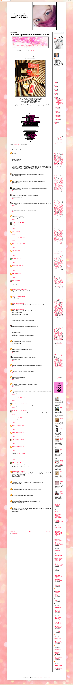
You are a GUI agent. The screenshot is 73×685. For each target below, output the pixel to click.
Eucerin (58, 190)
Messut (58, 287)
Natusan (59, 297)
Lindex (62, 264)
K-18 (58, 235)
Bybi (56, 160)
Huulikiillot (61, 217)
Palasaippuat (60, 306)
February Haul (57, 666)
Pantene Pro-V (56, 309)
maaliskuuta (58, 116)
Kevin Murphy (59, 243)
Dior (61, 175)
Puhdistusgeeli (56, 319)
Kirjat (56, 244)
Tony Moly (60, 357)
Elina (61, 184)
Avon (62, 140)
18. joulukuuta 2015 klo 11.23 (18, 494)
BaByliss (55, 143)
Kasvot (61, 239)
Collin (58, 167)
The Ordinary (61, 356)
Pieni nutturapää (58, 607)
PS (12, 258)
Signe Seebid (57, 341)
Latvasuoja (56, 260)
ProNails (55, 317)
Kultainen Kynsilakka (29, 125)
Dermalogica (56, 174)
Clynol (59, 166)
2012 (56, 123)
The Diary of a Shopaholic (28, 122)
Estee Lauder (57, 189)
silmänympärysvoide (56, 342)
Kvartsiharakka (29, 131)
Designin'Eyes (57, 579)
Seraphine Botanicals (59, 338)
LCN (60, 261)
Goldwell (60, 204)
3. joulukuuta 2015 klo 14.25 (18, 258)
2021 (56, 89)
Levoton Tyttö (32, 120)
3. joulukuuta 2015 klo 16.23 (22, 289)
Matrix (55, 281)
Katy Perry (55, 241)
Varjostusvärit (60, 364)
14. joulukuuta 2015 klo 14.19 (19, 481)
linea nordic (59, 265)
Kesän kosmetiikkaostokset (59, 540)
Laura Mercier (61, 260)
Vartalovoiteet (61, 367)
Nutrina (55, 302)
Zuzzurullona (57, 520)
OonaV (13, 222)
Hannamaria (36, 125)
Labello (55, 257)
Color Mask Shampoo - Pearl (61, 439)
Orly (61, 305)
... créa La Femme (58, 649)
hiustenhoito (60, 213)
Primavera (56, 316)
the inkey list (57, 356)
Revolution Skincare (57, 326)
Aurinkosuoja (56, 139)
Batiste (62, 145)
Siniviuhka (29, 134)
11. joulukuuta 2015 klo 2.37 (19, 446)
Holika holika (56, 216)
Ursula (61, 362)
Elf (58, 184)
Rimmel (57, 328)
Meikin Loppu (57, 539)
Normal (61, 301)
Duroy (56, 181)
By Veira (62, 159)
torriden (61, 358)
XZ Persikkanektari (61, 398)
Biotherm (60, 153)
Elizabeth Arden (56, 185)
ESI (54, 188)
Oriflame (55, 305)
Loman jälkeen (57, 505)
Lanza (59, 259)
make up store (57, 276)
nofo (60, 300)
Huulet (56, 217)
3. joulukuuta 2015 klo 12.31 (20, 237)
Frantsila (60, 199)
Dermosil (60, 174)
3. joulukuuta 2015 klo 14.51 (18, 265)
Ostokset (55, 306)
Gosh (59, 205)
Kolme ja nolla (57, 592)
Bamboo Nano (60, 143)
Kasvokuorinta (56, 237)
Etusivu (30, 531)
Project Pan (60, 316)
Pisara (55, 313)
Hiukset (55, 212)
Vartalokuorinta (60, 365)
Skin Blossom (56, 344)
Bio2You (60, 151)
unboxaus (60, 361)
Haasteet (55, 207)
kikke (13, 273)
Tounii (13, 250)
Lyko (61, 273)
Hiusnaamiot (56, 213)
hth (59, 216)
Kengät (61, 242)
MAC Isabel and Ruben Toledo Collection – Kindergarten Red (58, 600)
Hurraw (62, 216)
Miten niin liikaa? (58, 638)
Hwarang (56, 219)
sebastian (55, 336)
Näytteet (62, 302)
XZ (61, 374)
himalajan (56, 211)
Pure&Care (61, 320)
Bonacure (58, 156)
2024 (56, 85)
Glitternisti (55, 204)
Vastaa (13, 169)
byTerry (59, 160)
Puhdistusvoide (56, 320)
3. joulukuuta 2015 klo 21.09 (20, 331)
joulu (54, 233)
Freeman (55, 200)
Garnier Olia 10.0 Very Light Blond (61, 408)
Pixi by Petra (60, 313)
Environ (55, 186)
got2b (62, 205)
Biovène (55, 154)
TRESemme (61, 359)
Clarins (55, 165)
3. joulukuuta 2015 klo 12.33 (20, 243)
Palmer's (61, 307)
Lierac (56, 264)
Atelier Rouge (60, 137)
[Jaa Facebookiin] (25, 144)
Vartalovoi (56, 367)
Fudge (55, 201)
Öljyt (57, 378)
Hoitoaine (60, 214)
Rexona (60, 327)
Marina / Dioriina (15, 403)
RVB (58, 331)
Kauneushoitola (60, 241)
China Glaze (56, 164)
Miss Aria (26, 117)
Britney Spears (56, 158)
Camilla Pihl (61, 161)
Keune (55, 243)
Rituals (61, 329)
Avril (57, 142)
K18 (54, 236)
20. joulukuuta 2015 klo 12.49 (22, 500)
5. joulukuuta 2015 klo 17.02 (23, 410)
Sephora (62, 337)
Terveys (62, 353)
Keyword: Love (28, 123)
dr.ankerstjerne (56, 179)
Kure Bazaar (60, 250)
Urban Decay (56, 362)
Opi (59, 303)
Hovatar (13, 152)
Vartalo (55, 365)
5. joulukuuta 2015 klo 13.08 (20, 397)
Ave (13, 462)
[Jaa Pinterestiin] (26, 144)
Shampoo (60, 339)
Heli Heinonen (14, 214)
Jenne (13, 439)
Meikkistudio (57, 652)
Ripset (61, 328)
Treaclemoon (56, 359)
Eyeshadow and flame (59, 641)
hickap (58, 210)
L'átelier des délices (57, 254)
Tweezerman (55, 361)
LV (58, 273)
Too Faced (56, 358)
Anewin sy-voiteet (57, 611)
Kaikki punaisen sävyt (59, 594)
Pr (58, 315)
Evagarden (61, 190)
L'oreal (60, 255)
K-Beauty (61, 235)
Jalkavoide (60, 227)
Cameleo (58, 161)
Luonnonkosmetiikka (57, 272)
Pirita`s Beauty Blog (58, 572)
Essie (62, 188)
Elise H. (13, 446)
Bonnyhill (62, 156)
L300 (55, 256)
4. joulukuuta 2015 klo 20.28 (17, 382)
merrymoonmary (39, 677)
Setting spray (56, 339)
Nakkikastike (14, 389)
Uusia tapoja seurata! (58, 608)
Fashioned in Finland (58, 555)
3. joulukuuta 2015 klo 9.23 (19, 208)
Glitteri (61, 203)
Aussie (61, 139)
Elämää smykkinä (32, 138)
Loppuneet (56, 266)
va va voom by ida (58, 671)
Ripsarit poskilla (24, 51)
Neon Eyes (60, 298)
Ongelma (61, 481)
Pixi (57, 313)
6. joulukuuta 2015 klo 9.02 (20, 417)
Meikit (61, 284)
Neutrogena (60, 299)
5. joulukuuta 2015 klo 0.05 (21, 389)
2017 (56, 94)
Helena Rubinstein (59, 209)
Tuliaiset (57, 360)
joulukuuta (57, 98)
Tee (13, 325)
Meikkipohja (59, 286)
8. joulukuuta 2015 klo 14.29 (19, 439)
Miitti (56, 288)
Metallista (56, 653)
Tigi (55, 357)
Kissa (59, 244)
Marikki (13, 481)
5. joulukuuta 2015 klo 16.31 (22, 403)
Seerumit (60, 336)
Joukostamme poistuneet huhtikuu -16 (61, 493)
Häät (59, 219)
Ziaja (59, 377)
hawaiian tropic (57, 208)
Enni (13, 494)
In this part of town (32, 133)
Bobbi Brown (60, 155)
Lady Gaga (59, 257)
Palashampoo (56, 307)
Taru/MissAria (57, 58)
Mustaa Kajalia (57, 603)
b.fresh (61, 142)
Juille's (35, 135)
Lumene (56, 269)
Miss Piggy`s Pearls (58, 626)
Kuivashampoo (56, 248)
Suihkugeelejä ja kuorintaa (59, 521)
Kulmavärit (60, 249)
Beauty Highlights (35, 123)
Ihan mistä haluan (57, 547)
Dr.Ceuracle (61, 179)
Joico (59, 232)
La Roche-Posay (59, 256)
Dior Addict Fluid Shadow (58, 580)
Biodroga (55, 152)
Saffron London (56, 332)
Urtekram (55, 363)
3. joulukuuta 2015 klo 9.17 (24, 201)
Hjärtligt (55, 214)
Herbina (55, 210)
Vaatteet (55, 364)
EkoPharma (60, 183)
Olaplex (56, 303)
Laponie (62, 259)
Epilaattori (59, 186)
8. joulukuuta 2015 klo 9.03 (20, 425)
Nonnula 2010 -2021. (58, 512)
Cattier (61, 163)
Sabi (61, 331)
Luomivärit (56, 271)
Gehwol (60, 202)
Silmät (62, 342)
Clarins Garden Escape (58, 642)
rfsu (54, 328)
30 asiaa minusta (57, 524)
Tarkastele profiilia (57, 66)
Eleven (55, 184)
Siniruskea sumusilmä (58, 639)
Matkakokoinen (56, 280)
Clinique (55, 166)
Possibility (55, 315)
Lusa (13, 265)
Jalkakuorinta (56, 227)
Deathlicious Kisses (36, 121)
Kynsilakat (61, 251)
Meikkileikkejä (57, 591)
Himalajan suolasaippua (61, 419)
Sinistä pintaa (57, 550)
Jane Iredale (56, 228)
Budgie (61, 158)
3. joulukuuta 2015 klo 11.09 (19, 222)
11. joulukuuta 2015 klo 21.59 (20, 471)
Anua (56, 134)
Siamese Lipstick (32, 115)
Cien (61, 164)
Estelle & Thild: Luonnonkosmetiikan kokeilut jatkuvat (58, 585)
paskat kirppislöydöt (58, 668)
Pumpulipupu (57, 575)
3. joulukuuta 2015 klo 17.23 (20, 319)
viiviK (13, 280)
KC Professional (56, 242)
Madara (58, 275)
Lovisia (61, 268)
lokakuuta (57, 107)
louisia (60, 267)
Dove (55, 177)
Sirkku (13, 303)
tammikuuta (58, 119)
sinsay (57, 343)
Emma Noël (60, 185)
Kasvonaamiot (56, 238)
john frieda (55, 232)
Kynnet (55, 251)
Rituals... (55, 330)
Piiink (59, 311)
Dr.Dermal (56, 180)
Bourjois (61, 157)
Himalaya (60, 211)
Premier (62, 315)
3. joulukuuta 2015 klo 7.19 (20, 158)
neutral (55, 299)
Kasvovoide (60, 240)
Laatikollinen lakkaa (58, 665)
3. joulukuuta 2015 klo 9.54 (21, 214)
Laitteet (61, 258)
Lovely (57, 268)
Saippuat (55, 333)
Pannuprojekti (60, 308)
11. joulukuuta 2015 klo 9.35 (20, 453)
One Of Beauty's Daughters (35, 50)
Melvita (55, 287)
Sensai (58, 337)
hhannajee (14, 471)
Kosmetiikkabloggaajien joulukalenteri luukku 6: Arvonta (61, 462)
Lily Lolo (59, 264)
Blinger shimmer (35, 131)
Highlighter (61, 210)
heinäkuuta (58, 111)
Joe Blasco (60, 231)
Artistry (56, 136)
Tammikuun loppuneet (58, 627)
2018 (56, 93)
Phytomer (55, 311)
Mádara (62, 275)
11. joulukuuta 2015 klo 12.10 (18, 462)
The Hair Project (61, 355)
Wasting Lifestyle (30, 135)
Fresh (58, 200)
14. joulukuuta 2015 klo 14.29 (20, 488)
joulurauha (55, 234)
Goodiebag (55, 205)
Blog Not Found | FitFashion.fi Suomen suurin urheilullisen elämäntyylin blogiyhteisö (58, 533)
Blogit (56, 155)
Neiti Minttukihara (37, 122)
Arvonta (60, 136)
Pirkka (61, 312)
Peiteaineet (56, 310)
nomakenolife (56, 301)
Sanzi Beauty (60, 334)
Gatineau (55, 202)
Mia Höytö (61, 287)
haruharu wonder (61, 207)
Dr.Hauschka (61, 180)
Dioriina (28, 124)
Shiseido (55, 340)
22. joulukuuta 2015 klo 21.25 (19, 507)
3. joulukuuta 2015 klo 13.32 (19, 250)
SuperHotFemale (15, 289)
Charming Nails (32, 132)
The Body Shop (57, 354)
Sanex (55, 334)
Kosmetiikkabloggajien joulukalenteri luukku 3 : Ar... (59, 103)
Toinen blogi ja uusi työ (58, 556)
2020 (56, 90)
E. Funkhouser (61, 181)
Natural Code (59, 296)
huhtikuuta (57, 115)
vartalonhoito (56, 366)
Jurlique (55, 235)
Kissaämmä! (57, 610)
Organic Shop (60, 304)
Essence (58, 188)
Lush (55, 273)
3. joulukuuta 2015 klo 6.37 (19, 152)
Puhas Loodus (60, 317)
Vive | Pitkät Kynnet (15, 410)
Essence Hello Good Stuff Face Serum (61, 472)
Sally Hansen (60, 333)
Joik (61, 232)
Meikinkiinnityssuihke (59, 283)
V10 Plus (60, 363)
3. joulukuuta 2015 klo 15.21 (19, 273)
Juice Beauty (60, 234)
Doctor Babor (56, 176)
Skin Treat (60, 344)
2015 (56, 97)
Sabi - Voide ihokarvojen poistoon (61, 450)
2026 (56, 82)
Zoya (62, 377)
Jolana (13, 507)
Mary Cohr (60, 279)
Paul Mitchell (61, 309)
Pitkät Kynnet (32, 119)
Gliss (58, 203)
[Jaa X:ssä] (24, 144)
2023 (56, 86)
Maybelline (61, 282)
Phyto (61, 310)
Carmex (57, 162)
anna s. (13, 432)
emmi (13, 231)
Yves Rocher (60, 376)
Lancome (55, 259)
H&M (61, 206)
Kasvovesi (55, 240)
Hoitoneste (55, 215)
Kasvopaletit (56, 239)
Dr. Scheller (60, 178)
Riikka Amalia (40, 51)
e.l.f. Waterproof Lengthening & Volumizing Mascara (58, 552)
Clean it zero (60, 165)
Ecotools (57, 182)
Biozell (59, 154)
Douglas (61, 176)
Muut (55, 295)
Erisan (62, 186)
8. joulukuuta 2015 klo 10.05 (19, 432)
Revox (62, 326)
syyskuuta (57, 108)
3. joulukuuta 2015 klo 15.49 (19, 280)
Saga (61, 332)
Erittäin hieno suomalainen (58, 187)
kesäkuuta (57, 112)
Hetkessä (32, 137)
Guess (57, 206)
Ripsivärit (55, 329)
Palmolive (55, 308)
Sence (55, 337)
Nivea (55, 300)
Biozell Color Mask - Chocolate (61, 429)
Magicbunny (34, 134)
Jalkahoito (60, 226)
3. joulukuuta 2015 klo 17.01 (19, 303)
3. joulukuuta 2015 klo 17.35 (18, 325)
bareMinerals (56, 144)
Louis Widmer (56, 267)
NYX (58, 302)
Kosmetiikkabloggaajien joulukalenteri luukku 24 (59, 100)
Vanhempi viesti (48, 531)
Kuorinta (55, 250)
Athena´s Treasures (57, 138)
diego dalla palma (57, 175)
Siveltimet (60, 343)
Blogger (49, 677)
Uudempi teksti (12, 531)
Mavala (58, 281)
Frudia (61, 200)
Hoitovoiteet (60, 215)
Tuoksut (61, 360)
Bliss (62, 154)
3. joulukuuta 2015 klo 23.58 (20, 363)
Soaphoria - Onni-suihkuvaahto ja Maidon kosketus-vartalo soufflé (58, 517)
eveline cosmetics (57, 191)
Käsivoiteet (56, 253)
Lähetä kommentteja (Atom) (16, 533)
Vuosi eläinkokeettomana (58, 595)
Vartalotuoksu (61, 366)
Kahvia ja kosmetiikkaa (28, 121)
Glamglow (55, 203)
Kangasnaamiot (60, 236)
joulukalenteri (59, 233)
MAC (55, 275)
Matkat (61, 280)
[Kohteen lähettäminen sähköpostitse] (21, 144)
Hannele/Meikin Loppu (16, 201)
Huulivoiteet (61, 218)
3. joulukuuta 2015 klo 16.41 (20, 296)
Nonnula (56, 511)
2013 (56, 122)
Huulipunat (56, 218)
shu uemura (60, 340)
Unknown (13, 243)
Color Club (61, 167)
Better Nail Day (32, 136)
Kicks (62, 243)
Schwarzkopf (60, 335)
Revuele (56, 327)
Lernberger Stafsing (60, 263)
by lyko (59, 159)
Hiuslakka (60, 212)
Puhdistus (56, 318)
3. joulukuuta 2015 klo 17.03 (19, 309)
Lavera (56, 261)
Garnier (59, 201)
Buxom (55, 159)
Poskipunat (60, 314)
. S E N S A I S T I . (58, 622)
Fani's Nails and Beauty (34, 124)
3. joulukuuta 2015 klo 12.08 (19, 231)
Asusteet (55, 137)
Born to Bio (57, 157)
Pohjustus (55, 314)
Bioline (55, 153)
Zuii (55, 378)
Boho (55, 156)
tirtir (57, 357)
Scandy (55, 335)
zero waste (55, 377)
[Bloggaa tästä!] (23, 144)
